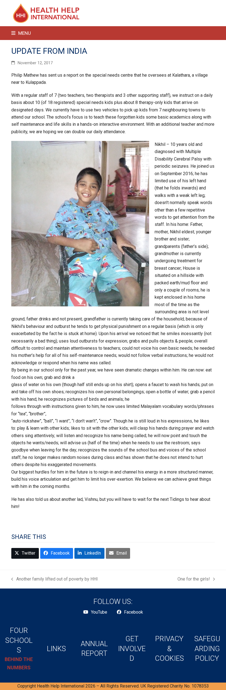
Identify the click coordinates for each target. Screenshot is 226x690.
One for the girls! (193, 579)
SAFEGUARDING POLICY (207, 648)
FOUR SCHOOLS (19, 640)
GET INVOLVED (132, 648)
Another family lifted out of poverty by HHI (54, 579)
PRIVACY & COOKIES (169, 648)
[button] (21, 33)
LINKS (56, 648)
